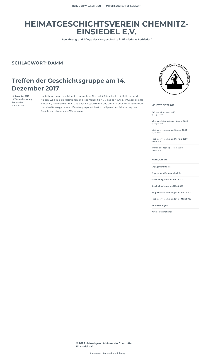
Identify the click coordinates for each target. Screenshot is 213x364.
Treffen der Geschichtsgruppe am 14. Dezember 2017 (69, 84)
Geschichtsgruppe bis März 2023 (167, 186)
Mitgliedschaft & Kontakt (123, 5)
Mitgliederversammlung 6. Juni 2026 (169, 130)
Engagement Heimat (161, 167)
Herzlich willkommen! (87, 5)
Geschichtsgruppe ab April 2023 (167, 179)
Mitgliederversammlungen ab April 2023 (171, 192)
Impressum (95, 353)
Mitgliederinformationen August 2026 (170, 121)
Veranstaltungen (160, 205)
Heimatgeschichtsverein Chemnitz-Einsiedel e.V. (106, 27)
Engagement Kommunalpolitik (166, 173)
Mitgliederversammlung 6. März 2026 (170, 139)
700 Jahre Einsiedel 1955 (163, 112)
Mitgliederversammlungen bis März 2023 (171, 199)
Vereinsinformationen (162, 212)
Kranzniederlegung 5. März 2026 (167, 148)
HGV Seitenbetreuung (22, 99)
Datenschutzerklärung (114, 353)
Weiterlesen (76, 111)
